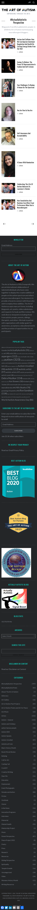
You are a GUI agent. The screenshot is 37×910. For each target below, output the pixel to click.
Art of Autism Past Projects (10, 704)
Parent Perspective (7, 836)
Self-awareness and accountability (23, 134)
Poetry (3, 844)
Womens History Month (9, 880)
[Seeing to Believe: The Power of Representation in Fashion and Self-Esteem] (8, 66)
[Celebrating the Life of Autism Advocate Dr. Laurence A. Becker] (8, 188)
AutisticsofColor (7, 744)
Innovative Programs (8, 812)
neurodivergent (25, 384)
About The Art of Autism (9, 692)
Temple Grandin (6, 868)
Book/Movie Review (8, 752)
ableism (4, 347)
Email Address (6, 245)
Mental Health (6, 824)
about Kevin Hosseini (15, 347)
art (6, 353)
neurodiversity (8, 388)
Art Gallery (5, 700)
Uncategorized (6, 872)
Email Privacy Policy (16, 450)
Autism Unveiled (7, 740)
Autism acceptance (28, 360)
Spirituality (5, 864)
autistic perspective (27, 372)
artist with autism (21, 353)
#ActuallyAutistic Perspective (11, 684)
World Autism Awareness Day (17, 400)
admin (21, 52)
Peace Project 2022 (8, 840)
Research (4, 852)
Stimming (17, 397)
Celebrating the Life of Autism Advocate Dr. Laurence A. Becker (25, 186)
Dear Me (28, 375)
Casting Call (5, 764)
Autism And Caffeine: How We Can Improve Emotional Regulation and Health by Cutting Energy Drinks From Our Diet (26, 44)
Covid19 (4, 768)
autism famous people (8, 728)
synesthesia (25, 397)
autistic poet (7, 375)
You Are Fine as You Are (24, 110)
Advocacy (4, 696)
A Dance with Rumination (25, 162)
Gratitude (4, 800)
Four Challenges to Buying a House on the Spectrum (26, 86)
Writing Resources (7, 884)
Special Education (7, 397)
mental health (15, 384)
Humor (3, 804)
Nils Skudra (23, 387)
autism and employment (9, 363)
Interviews (5, 816)
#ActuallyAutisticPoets (9, 688)
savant (18, 394)
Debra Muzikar (11, 378)
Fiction (3, 796)
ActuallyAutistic (19, 350)
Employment (5, 784)
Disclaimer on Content (17, 669)
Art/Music (5, 712)
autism (12, 359)
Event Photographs (7, 788)
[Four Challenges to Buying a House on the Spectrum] (8, 88)
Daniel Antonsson (19, 375)
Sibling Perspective (8, 860)
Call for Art (5, 760)
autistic (11, 369)
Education (4, 780)
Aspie (20, 356)
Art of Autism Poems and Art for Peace (14, 708)
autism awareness (23, 363)
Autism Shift (5, 732)
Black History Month (8, 748)
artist (13, 353)
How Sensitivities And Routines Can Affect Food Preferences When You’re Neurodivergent (25, 204)
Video (3, 876)
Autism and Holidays (8, 724)
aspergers (9, 356)
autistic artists (13, 372)
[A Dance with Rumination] (8, 164)
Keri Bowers (16, 381)
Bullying (4, 756)
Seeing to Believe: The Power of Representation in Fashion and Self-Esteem (26, 64)
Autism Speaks (12, 366)
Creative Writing (7, 772)
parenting (6, 391)
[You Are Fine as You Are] (8, 112)
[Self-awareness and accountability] (8, 136)
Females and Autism (8, 792)
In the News (5, 808)
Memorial (4, 820)
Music (3, 832)
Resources (4, 856)
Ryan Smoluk (11, 394)
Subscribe (18, 430)
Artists (3, 716)
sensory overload (27, 394)
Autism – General (7, 720)
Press (3, 848)
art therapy (31, 353)
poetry (15, 391)
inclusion (26, 378)
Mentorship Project (8, 828)
